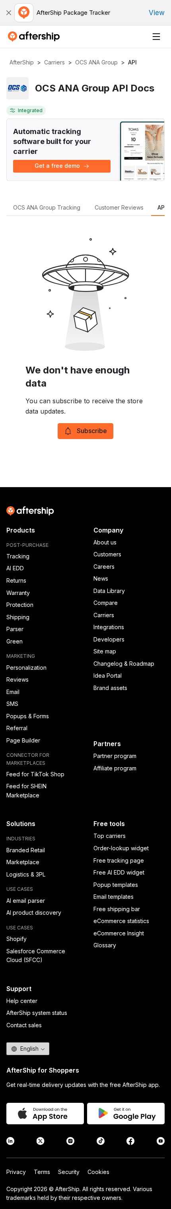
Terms (42, 1171)
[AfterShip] (36, 36)
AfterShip (22, 62)
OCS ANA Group (96, 62)
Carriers (54, 62)
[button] (8, 12)
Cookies (98, 1171)
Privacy (16, 1171)
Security (69, 1171)
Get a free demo (57, 165)
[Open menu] (156, 36)
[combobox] (27, 1048)
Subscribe (92, 431)
